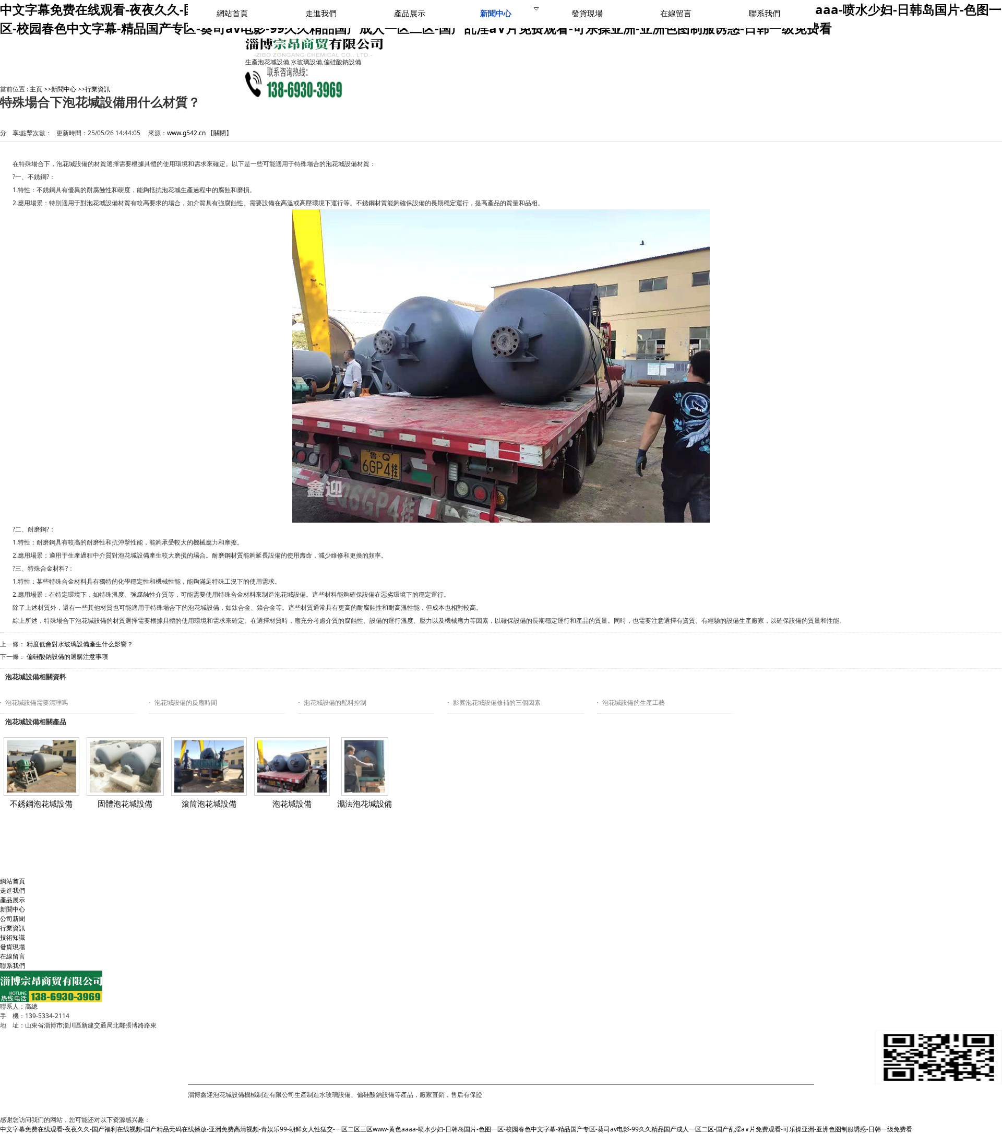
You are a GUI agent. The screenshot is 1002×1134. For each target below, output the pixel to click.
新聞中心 (63, 89)
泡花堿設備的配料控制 (335, 702)
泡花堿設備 (292, 803)
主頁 (36, 89)
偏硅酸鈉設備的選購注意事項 (67, 656)
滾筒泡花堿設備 (209, 803)
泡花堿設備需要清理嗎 (36, 702)
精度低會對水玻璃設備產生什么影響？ (80, 644)
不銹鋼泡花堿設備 (41, 803)
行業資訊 (97, 89)
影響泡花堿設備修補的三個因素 (497, 702)
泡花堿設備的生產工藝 (633, 702)
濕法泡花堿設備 (364, 803)
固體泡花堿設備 (125, 803)
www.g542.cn (186, 132)
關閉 (219, 132)
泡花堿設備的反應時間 (185, 702)
